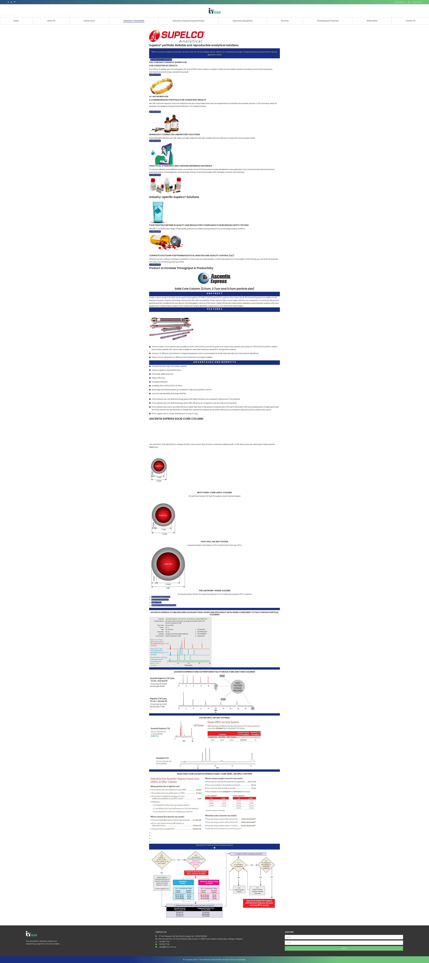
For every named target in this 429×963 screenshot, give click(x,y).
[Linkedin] (11, 2)
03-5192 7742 (164, 942)
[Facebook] (8, 2)
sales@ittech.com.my (167, 947)
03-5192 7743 (164, 944)
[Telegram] (14, 2)
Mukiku (243, 960)
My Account (417, 2)
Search (401, 2)
